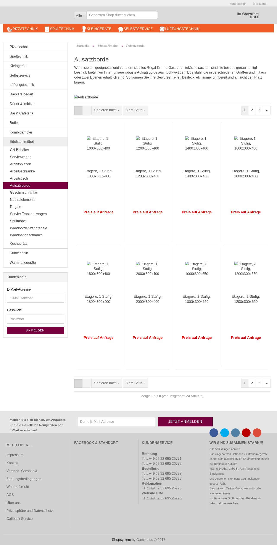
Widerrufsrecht (17, 487)
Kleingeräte (99, 29)
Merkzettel (260, 3)
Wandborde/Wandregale (28, 228)
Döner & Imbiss (21, 104)
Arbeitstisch (19, 178)
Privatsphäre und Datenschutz (29, 511)
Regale (15, 207)
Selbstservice (138, 29)
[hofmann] (37, 16)
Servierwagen (20, 157)
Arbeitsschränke (22, 171)
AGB (10, 495)
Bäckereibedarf (21, 94)
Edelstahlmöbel (21, 141)
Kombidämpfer (20, 132)
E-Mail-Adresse (19, 289)
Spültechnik (62, 29)
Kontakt (12, 463)
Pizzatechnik (25, 29)
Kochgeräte (18, 243)
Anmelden (35, 330)
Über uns (13, 503)
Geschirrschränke (23, 192)
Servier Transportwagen (28, 214)
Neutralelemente (22, 199)
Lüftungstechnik (182, 29)
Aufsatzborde (20, 185)
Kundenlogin (237, 3)
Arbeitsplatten (20, 164)
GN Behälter (19, 150)
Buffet (14, 123)
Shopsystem (121, 540)
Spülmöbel (18, 221)
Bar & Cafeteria (21, 113)
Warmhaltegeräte (22, 262)
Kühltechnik (18, 253)
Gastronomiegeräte (256, 454)
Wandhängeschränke (26, 235)
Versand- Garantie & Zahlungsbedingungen (23, 475)
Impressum (14, 455)
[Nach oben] (11, 538)
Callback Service (19, 519)
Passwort (14, 310)
